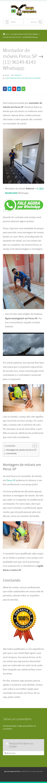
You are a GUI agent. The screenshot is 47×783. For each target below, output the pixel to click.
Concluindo (11, 453)
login (20, 726)
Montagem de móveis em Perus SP (21, 449)
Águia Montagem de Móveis (12, 771)
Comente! (18, 75)
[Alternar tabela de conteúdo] (33, 446)
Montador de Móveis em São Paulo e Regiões (23, 78)
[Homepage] (23, 10)
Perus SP (11, 480)
